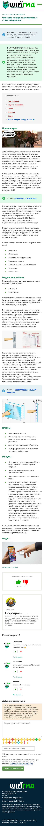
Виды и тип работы (16, 105)
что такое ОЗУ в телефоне (25, 198)
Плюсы (11, 108)
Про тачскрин (13, 101)
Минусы (11, 112)
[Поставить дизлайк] (25, 581)
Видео (10, 116)
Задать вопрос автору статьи (20, 119)
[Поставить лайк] (18, 581)
